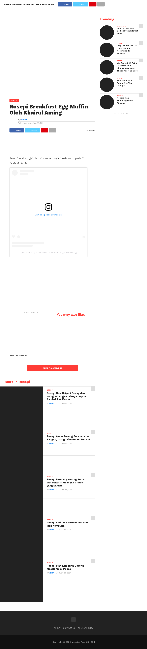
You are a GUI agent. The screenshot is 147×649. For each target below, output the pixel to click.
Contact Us (69, 628)
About (57, 628)
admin (24, 119)
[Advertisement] (52, 146)
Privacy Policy (85, 628)
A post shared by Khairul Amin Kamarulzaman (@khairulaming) (48, 252)
